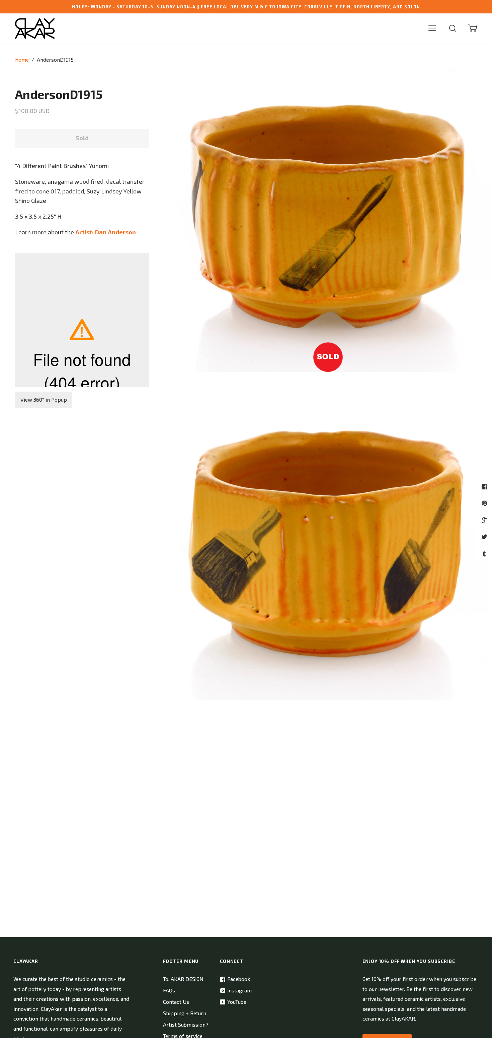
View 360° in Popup (43, 399)
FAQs (169, 990)
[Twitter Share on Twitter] (485, 536)
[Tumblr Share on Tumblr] (485, 553)
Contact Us (176, 1001)
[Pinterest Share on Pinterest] (485, 503)
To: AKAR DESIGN (183, 979)
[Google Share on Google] (485, 520)
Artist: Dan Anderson (105, 232)
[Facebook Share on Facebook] (485, 486)
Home (22, 59)
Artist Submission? (186, 1024)
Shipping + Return (184, 1013)
